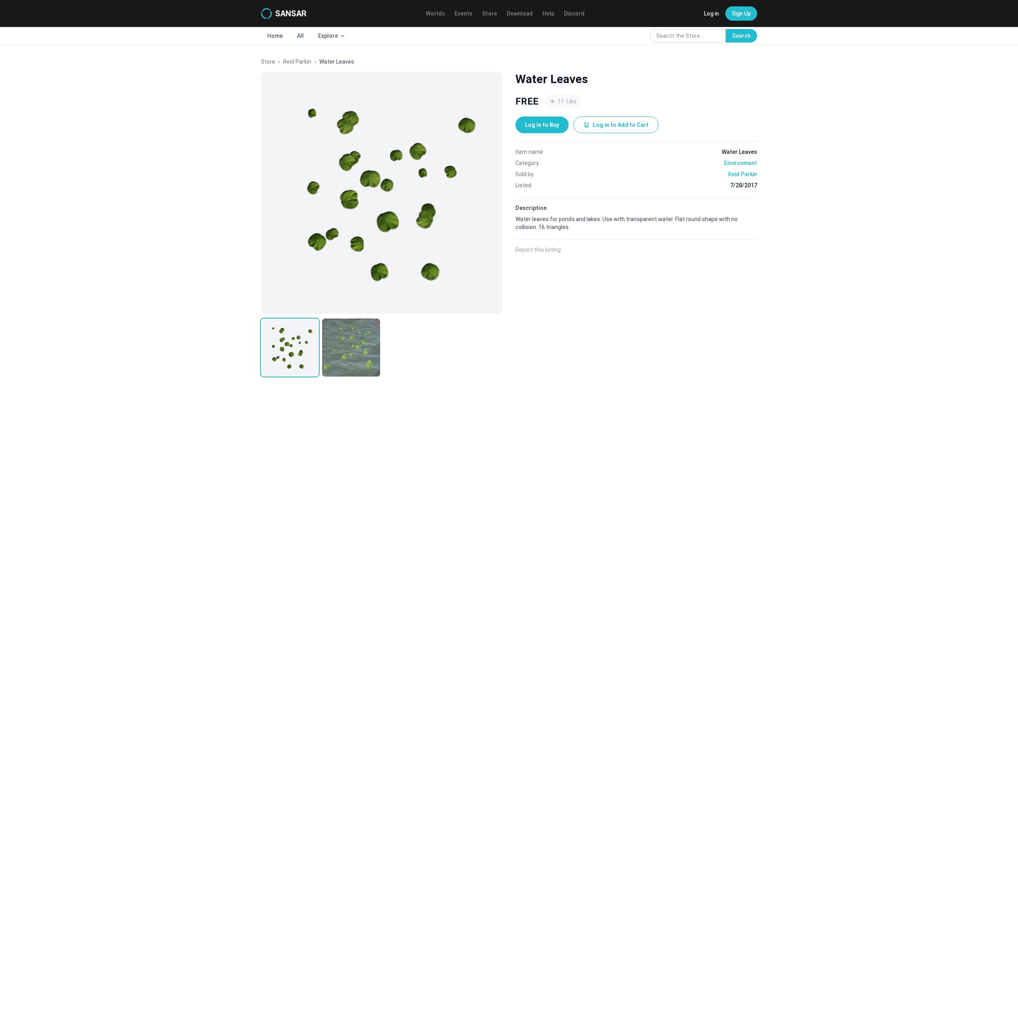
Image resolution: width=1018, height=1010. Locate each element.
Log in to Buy (542, 125)
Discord (574, 13)
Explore (328, 36)
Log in (711, 13)
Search (741, 36)
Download (520, 13)
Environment (740, 163)
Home (275, 36)
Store (489, 13)
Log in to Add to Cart (621, 125)
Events (463, 13)
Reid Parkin (297, 61)
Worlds (435, 13)
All (300, 36)
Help (548, 13)
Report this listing (538, 250)
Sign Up (741, 13)
